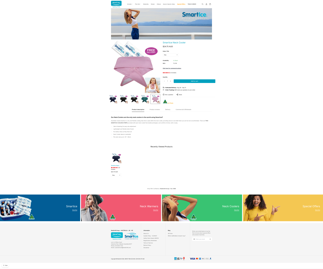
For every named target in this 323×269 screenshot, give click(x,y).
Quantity (165, 77)
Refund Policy (147, 245)
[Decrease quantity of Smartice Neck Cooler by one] (164, 81)
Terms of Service (148, 243)
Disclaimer (146, 247)
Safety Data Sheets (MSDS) (151, 238)
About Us (146, 233)
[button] (209, 4)
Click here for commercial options (172, 68)
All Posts (170, 233)
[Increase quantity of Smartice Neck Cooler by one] (170, 81)
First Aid (137, 4)
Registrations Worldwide (150, 240)
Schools (129, 4)
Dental (152, 4)
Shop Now (74, 210)
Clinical (159, 4)
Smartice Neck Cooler (115, 165)
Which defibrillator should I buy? (176, 236)
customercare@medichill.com (123, 247)
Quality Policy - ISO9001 (150, 236)
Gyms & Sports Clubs (169, 4)
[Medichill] (116, 4)
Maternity (146, 4)
